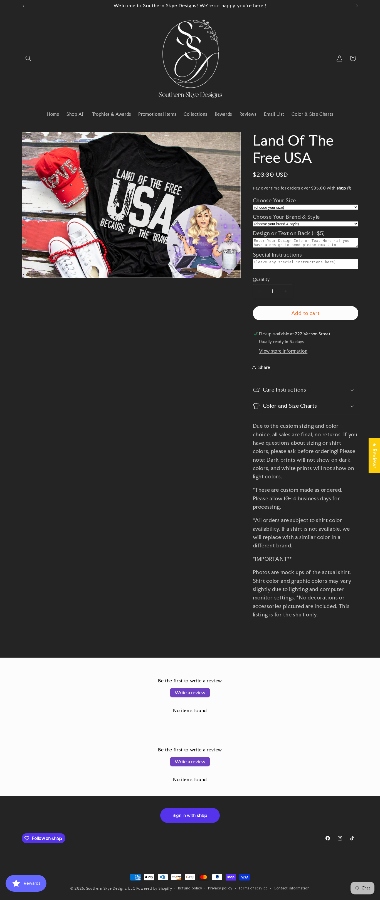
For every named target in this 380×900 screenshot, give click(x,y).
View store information (283, 350)
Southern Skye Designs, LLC (110, 888)
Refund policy (190, 888)
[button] (28, 58)
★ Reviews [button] (374, 455)
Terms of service (253, 888)
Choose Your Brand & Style (286, 216)
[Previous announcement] (23, 6)
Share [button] (264, 367)
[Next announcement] (357, 6)
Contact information (292, 888)
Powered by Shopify (154, 888)
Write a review (190, 692)
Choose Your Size (274, 200)
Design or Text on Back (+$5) (289, 233)
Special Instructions (277, 254)
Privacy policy (220, 888)
